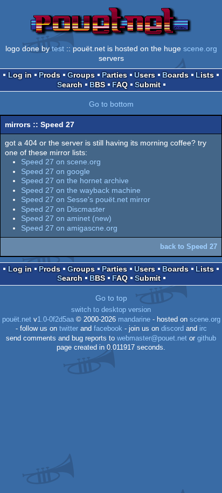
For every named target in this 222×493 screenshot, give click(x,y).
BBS (97, 84)
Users (144, 75)
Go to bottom (111, 104)
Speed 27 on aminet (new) (66, 218)
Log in (20, 75)
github (206, 338)
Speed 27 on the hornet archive (75, 180)
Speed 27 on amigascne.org (69, 228)
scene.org (200, 48)
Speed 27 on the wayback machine (81, 190)
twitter (68, 328)
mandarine (134, 319)
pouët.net (16, 319)
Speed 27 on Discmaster (63, 209)
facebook (108, 328)
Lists (205, 75)
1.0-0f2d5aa (55, 319)
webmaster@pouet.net (152, 338)
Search (69, 84)
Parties (114, 75)
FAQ (120, 84)
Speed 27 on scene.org (61, 161)
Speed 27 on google (55, 171)
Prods (49, 75)
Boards (175, 75)
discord (172, 328)
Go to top (111, 298)
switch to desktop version (111, 310)
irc (203, 328)
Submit (148, 84)
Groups (81, 75)
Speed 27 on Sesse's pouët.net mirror (85, 199)
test (58, 48)
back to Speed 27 (188, 246)
